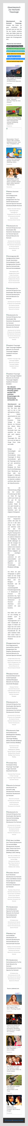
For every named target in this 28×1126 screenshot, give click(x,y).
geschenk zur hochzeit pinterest (15, 51)
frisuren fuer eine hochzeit (14, 43)
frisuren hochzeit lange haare (15, 61)
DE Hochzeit (8, 1120)
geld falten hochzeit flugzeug (15, 46)
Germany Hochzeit (18, 1120)
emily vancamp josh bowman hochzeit (17, 48)
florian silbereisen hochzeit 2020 (15, 53)
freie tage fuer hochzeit (14, 56)
